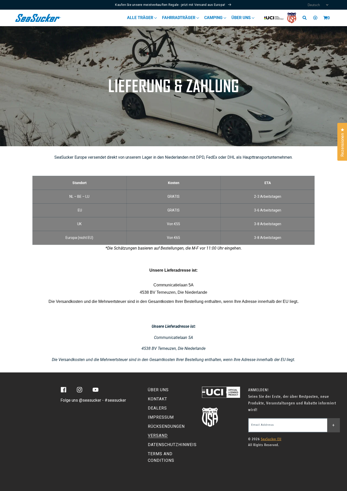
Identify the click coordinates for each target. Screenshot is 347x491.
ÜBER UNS (158, 389)
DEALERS (157, 408)
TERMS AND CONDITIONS (161, 457)
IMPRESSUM (161, 417)
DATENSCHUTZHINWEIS (172, 444)
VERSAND (158, 435)
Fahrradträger (179, 17)
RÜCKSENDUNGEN (166, 426)
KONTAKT (157, 399)
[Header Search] (306, 18)
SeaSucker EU (271, 439)
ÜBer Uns (241, 17)
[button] (325, 17)
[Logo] (38, 18)
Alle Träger (140, 17)
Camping (214, 17)
